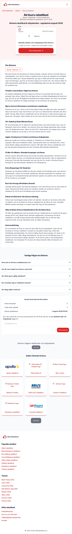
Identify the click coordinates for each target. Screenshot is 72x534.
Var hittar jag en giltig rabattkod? (13, 276)
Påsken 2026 (6, 492)
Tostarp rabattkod (8, 469)
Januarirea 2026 (7, 486)
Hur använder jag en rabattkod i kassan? (16, 283)
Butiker (18, 10)
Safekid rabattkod (8, 463)
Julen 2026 (6, 483)
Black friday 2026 (8, 480)
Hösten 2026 (6, 501)
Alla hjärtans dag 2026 (10, 489)
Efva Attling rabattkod (9, 454)
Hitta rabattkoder (7, 10)
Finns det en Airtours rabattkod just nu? (16, 262)
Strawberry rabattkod (9, 466)
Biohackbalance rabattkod (11, 451)
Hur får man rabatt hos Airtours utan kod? (17, 269)
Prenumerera (63, 330)
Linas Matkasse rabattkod (11, 457)
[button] (67, 4)
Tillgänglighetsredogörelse (11, 517)
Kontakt (4, 520)
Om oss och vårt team (9, 514)
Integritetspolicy (7, 511)
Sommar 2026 (7, 498)
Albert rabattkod (7, 448)
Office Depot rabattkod (10, 460)
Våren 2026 (6, 495)
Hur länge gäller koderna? (11, 290)
